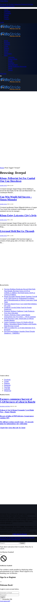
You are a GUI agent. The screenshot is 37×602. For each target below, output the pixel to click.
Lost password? (5, 601)
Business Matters (5, 406)
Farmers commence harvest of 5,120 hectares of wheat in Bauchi (17, 400)
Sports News (3, 185)
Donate (6, 15)
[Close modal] (1, 554)
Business (7, 42)
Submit (22, 543)
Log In (3, 597)
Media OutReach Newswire (17, 66)
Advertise (7, 11)
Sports (6, 52)
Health (10, 61)
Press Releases (13, 64)
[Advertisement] (18, 110)
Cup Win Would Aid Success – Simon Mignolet (16, 198)
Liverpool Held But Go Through (17, 231)
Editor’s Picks (12, 59)
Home (6, 41)
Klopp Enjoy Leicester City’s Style (18, 215)
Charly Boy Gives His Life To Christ (12, 428)
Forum (6, 17)
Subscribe (3, 73)
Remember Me (7, 599)
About (6, 10)
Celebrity (7, 44)
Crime (6, 46)
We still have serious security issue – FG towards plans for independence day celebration (17, 423)
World (10, 68)
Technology (8, 53)
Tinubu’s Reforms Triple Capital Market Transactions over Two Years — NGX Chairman (20, 316)
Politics (6, 50)
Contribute (7, 13)
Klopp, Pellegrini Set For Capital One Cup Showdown (17, 179)
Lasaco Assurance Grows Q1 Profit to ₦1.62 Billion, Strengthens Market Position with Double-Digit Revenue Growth (20, 324)
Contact (6, 19)
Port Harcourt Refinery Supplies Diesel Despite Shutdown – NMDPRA (19, 332)
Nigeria (6, 48)
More (6, 55)
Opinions (11, 63)
